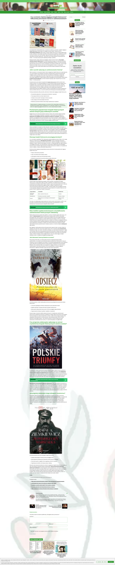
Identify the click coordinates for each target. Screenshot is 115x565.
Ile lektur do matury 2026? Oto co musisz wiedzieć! (35, 552)
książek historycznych (52, 82)
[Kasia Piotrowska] (32, 497)
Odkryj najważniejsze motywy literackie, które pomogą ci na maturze (44, 488)
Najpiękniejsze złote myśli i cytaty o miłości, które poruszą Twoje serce (79, 116)
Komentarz (32, 516)
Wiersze (71, 12)
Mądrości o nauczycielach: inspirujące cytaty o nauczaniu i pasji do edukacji (61, 555)
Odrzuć (105, 561)
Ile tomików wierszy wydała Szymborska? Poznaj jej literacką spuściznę (80, 24)
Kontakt (51, 1)
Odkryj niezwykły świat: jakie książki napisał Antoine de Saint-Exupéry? (79, 32)
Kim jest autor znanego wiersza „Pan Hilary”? (80, 39)
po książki (40, 106)
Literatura (41, 12)
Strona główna (32, 1)
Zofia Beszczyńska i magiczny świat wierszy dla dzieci (79, 45)
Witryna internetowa (33, 527)
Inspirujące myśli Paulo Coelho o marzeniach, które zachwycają (79, 109)
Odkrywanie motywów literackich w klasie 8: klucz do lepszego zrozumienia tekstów (47, 481)
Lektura (59, 12)
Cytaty (52, 12)
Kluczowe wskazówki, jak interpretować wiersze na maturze (43, 486)
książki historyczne (33, 51)
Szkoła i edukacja (47, 12)
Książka (55, 12)
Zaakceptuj (111, 561)
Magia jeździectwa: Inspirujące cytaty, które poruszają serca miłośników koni (79, 123)
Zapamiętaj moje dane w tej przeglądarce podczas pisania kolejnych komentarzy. (44, 531)
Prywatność (38, 1)
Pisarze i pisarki (66, 12)
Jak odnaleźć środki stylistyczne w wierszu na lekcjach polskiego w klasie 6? (48, 552)
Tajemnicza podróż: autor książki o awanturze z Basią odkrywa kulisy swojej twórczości (80, 54)
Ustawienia (99, 561)
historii (52, 244)
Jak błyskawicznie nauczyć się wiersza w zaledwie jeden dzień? (43, 483)
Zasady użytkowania (45, 1)
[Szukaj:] (76, 17)
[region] (57, 561)
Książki (31, 113)
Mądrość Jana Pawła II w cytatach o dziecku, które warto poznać (79, 103)
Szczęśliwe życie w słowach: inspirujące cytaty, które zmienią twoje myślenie (75, 96)
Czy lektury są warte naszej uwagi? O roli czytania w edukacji (43, 485)
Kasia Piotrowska (47, 20)
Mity (62, 12)
